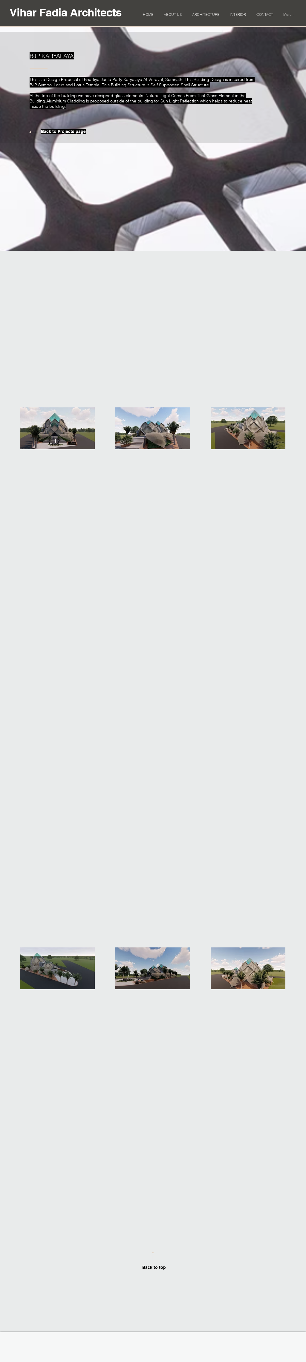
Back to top (154, 1267)
